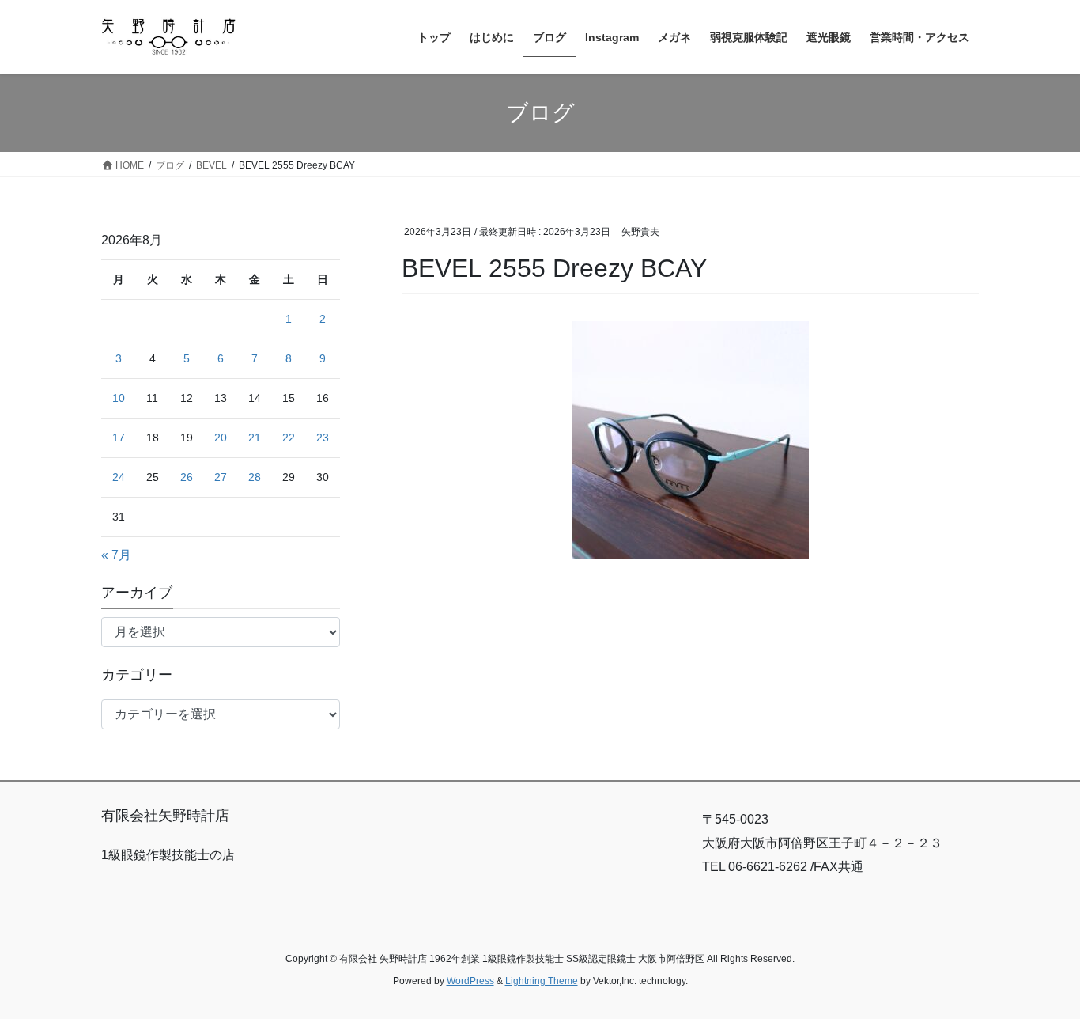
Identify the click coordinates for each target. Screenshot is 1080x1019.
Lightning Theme (541, 981)
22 (288, 437)
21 (254, 437)
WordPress (470, 981)
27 (220, 477)
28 (254, 477)
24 (118, 477)
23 (322, 437)
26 (186, 477)
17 (118, 437)
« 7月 (116, 555)
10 (118, 398)
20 (220, 437)
